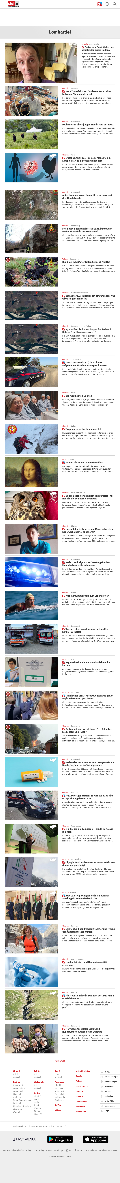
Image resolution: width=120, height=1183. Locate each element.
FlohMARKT (81, 1111)
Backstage (59, 1100)
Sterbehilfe (94, 44)
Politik (64, 459)
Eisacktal (17, 1094)
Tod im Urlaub (76, 360)
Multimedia (60, 1097)
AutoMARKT (81, 1106)
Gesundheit (60, 1094)
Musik (36, 1102)
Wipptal (16, 1112)
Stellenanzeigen (111, 1077)
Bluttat (74, 526)
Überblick (38, 1096)
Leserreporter (82, 1086)
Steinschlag (75, 226)
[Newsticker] (107, 4)
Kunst (72, 459)
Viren (73, 155)
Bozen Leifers (18, 1088)
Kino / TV (38, 1114)
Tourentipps (58, 1126)
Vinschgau (17, 1109)
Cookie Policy (38, 1150)
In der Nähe (109, 1101)
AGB (16, 1150)
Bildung (37, 1111)
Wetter (107, 1072)
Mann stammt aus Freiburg (81, 326)
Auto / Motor (60, 1091)
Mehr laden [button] (60, 1061)
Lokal (15, 1074)
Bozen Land (18, 1091)
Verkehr (108, 1091)
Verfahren (75, 88)
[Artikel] (31, 134)
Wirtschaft (39, 1082)
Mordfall (74, 926)
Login (107, 1111)
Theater (37, 1105)
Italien (73, 426)
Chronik (85, 44)
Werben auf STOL (20, 1126)
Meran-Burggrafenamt (22, 1100)
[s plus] (100, 4)
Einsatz (74, 993)
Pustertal (17, 1103)
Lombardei (75, 122)
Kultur (37, 1093)
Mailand (74, 793)
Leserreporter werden (40, 1126)
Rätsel (79, 1081)
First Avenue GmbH (63, 1156)
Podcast (79, 1096)
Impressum (8, 1150)
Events (79, 1076)
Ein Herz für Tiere (78, 493)
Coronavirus (76, 826)
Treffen (73, 893)
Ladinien (17, 1097)
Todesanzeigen (111, 1082)
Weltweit (17, 1077)
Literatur (37, 1108)
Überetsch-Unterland (22, 1106)
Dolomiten (109, 1096)
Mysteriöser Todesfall (79, 293)
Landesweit (18, 1085)
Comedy (79, 1091)
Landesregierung (76, 859)
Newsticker (109, 1086)
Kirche (73, 393)
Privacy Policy (25, 1150)
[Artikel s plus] (41, 62)
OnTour (58, 1105)
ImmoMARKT (81, 1101)
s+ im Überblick (83, 1071)
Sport (57, 1071)
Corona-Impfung (77, 959)
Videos (65, 259)
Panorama (59, 1082)
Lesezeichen (110, 1106)
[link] (98, 48)
